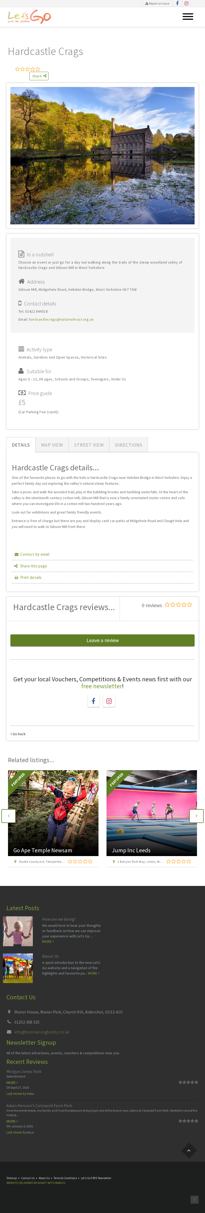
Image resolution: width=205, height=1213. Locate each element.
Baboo (60, 1183)
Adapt (42, 1183)
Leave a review (102, 640)
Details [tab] (21, 445)
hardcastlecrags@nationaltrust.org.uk (61, 319)
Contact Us (28, 1178)
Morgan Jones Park (23, 1071)
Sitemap (11, 1178)
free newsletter (101, 686)
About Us (50, 956)
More (47, 941)
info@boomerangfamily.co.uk (41, 1032)
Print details (31, 577)
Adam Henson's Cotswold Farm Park (39, 1105)
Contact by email (34, 554)
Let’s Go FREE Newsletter (96, 1178)
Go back (19, 733)
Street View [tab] (89, 445)
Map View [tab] (52, 445)
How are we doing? (59, 919)
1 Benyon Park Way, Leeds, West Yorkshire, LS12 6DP (56, 862)
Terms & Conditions (65, 1178)
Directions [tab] (128, 445)
